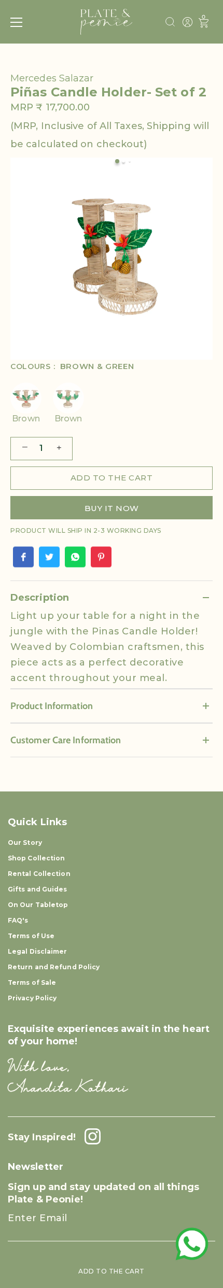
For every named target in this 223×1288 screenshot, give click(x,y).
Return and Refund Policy (54, 967)
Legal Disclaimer (37, 951)
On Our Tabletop (38, 905)
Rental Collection (39, 873)
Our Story (25, 842)
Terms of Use (31, 936)
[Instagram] (90, 1137)
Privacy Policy (32, 998)
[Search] (170, 23)
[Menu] (16, 22)
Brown (26, 418)
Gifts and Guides (37, 889)
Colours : (72, 366)
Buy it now (112, 508)
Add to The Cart (111, 1271)
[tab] (111, 648)
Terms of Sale (32, 982)
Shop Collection (36, 858)
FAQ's (18, 920)
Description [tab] (39, 597)
